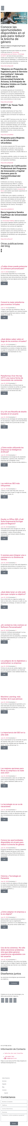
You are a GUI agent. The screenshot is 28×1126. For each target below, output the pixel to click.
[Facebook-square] (2, 1000)
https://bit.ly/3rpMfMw (7, 134)
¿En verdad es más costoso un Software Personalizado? (14, 626)
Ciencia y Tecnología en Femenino (11, 877)
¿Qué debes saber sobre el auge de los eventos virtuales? (14, 340)
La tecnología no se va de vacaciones (11, 805)
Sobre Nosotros (6, 1078)
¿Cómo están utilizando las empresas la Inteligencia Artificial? (12, 449)
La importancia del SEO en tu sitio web (13, 733)
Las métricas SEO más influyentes (10, 484)
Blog (3, 1087)
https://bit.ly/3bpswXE (7, 66)
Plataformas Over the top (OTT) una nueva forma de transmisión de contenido (12, 378)
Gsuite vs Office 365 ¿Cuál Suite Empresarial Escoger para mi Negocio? (12, 521)
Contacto (4, 1090)
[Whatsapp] (15, 1000)
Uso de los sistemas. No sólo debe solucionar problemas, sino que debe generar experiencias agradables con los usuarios (13, 952)
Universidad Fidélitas (8, 220)
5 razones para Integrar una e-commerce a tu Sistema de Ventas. (14, 557)
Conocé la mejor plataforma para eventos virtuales (12, 303)
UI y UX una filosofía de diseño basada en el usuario (14, 413)
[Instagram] (7, 1000)
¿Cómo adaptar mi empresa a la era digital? (13, 913)
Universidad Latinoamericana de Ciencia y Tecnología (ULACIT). (12, 54)
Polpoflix (4, 1084)
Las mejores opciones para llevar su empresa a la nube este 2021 (12, 770)
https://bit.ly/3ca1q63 (7, 102)
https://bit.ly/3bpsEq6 (7, 162)
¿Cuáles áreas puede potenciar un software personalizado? (14, 267)
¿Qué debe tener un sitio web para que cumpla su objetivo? (13, 593)
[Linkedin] (11, 1000)
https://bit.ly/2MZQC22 (7, 209)
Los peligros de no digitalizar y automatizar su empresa (14, 662)
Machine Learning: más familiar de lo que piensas (11, 698)
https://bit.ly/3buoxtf (6, 239)
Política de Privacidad (7, 1066)
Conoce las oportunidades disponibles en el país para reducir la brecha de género (12, 842)
